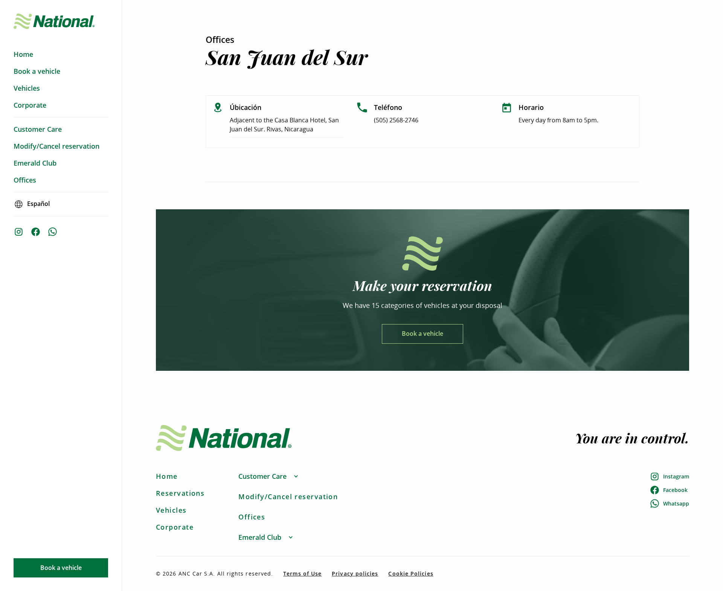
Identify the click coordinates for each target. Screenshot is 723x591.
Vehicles (171, 510)
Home (167, 476)
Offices (251, 516)
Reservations (180, 493)
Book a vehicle (61, 568)
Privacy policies (355, 573)
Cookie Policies (410, 573)
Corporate (175, 527)
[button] (268, 476)
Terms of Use (302, 573)
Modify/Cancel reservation (288, 496)
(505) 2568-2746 (396, 120)
